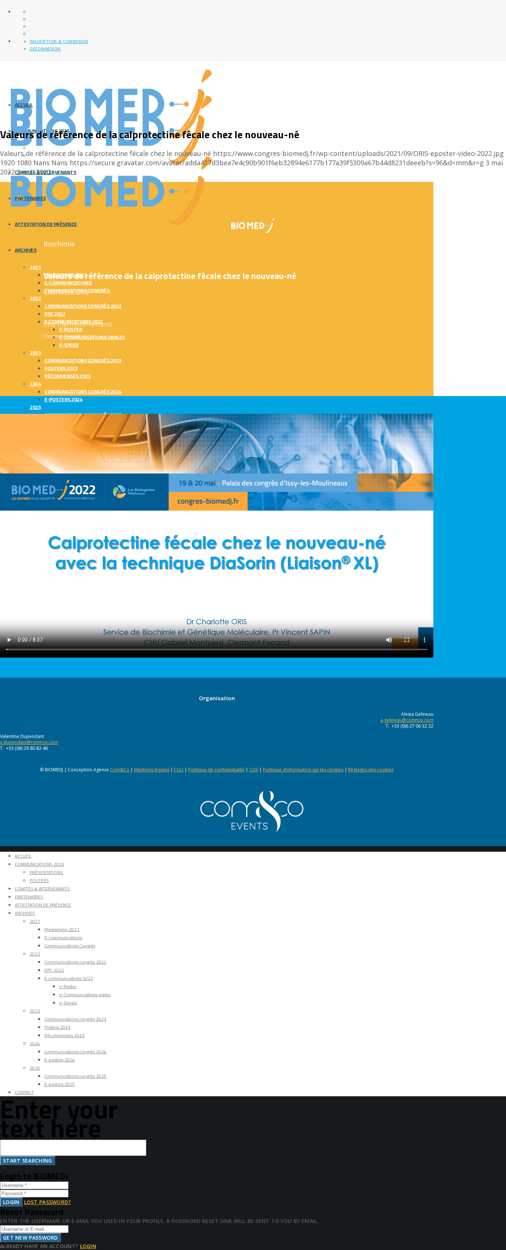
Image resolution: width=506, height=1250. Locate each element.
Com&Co (120, 770)
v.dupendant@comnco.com (29, 742)
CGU (178, 770)
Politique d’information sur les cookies (303, 770)
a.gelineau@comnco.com (406, 720)
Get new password (30, 1237)
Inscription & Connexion (59, 41)
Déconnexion (45, 48)
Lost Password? (47, 1202)
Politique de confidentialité (216, 770)
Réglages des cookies (370, 770)
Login (11, 1202)
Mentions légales (151, 770)
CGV (253, 770)
